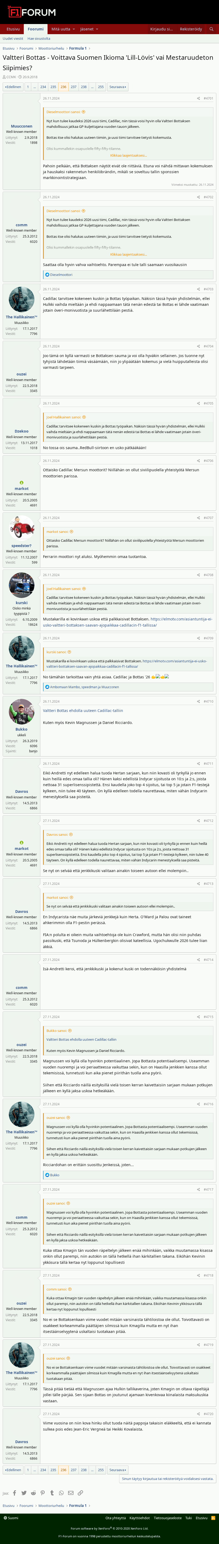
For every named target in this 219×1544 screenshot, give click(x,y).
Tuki (188, 1517)
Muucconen (21, 126)
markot (22, 488)
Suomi (12, 1517)
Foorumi (36, 28)
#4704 (208, 346)
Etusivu (13, 28)
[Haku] (211, 29)
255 (101, 86)
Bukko (21, 729)
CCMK (11, 76)
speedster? (21, 545)
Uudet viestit (13, 38)
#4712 (208, 820)
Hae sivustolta (39, 38)
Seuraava (117, 86)
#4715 (208, 1017)
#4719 (208, 1345)
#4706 (208, 460)
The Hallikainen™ (21, 316)
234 (43, 86)
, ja (84, 687)
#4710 (208, 701)
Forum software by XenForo (109, 1528)
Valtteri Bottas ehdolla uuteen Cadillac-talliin (83, 710)
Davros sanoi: (57, 834)
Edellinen (14, 86)
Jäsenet (86, 28)
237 (73, 86)
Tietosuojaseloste (168, 1517)
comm (22, 224)
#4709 (208, 638)
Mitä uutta (61, 28)
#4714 (208, 959)
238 (84, 86)
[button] (73, 29)
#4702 (208, 197)
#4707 (208, 518)
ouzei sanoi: (55, 1117)
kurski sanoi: (56, 652)
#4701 (208, 98)
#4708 (208, 575)
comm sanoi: (56, 1289)
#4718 (208, 1275)
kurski (22, 602)
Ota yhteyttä (115, 1517)
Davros (21, 791)
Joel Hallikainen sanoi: (63, 417)
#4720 (208, 1414)
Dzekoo (22, 431)
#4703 (208, 289)
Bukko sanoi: (56, 1030)
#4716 (208, 1104)
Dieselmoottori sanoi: (63, 111)
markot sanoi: (57, 531)
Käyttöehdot (140, 1517)
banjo (33, 751)
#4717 (208, 1189)
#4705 (208, 403)
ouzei (21, 374)
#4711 (208, 763)
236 (63, 86)
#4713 (208, 883)
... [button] (34, 86)
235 (53, 86)
